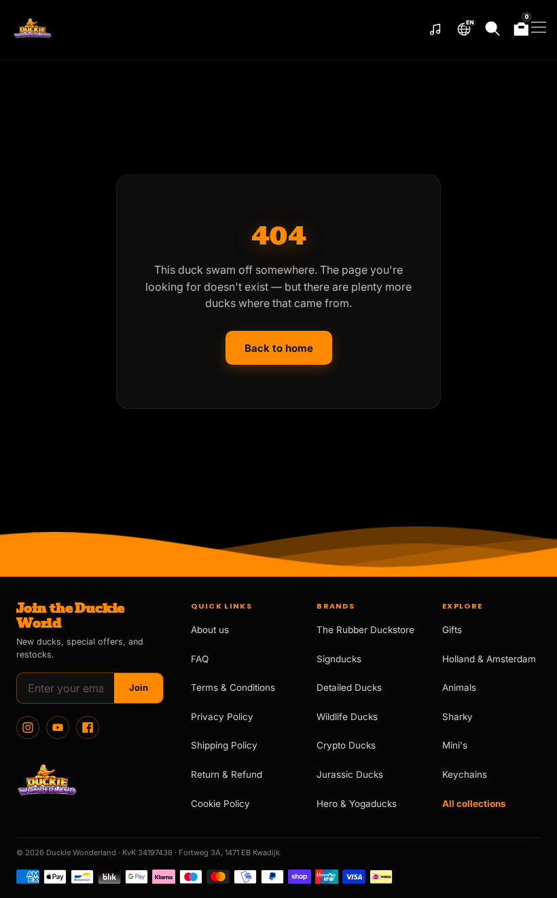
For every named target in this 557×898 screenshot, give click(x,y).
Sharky (457, 716)
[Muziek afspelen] (435, 29)
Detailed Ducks (349, 687)
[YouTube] (57, 727)
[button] (463, 29)
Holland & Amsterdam (489, 658)
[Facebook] (87, 727)
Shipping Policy (224, 745)
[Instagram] (27, 727)
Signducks (339, 658)
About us (210, 629)
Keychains (464, 774)
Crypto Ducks (346, 745)
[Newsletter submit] (138, 688)
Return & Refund (226, 774)
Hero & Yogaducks (357, 803)
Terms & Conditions (233, 687)
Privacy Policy (222, 716)
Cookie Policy (220, 803)
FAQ (200, 658)
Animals (459, 687)
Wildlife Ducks (347, 716)
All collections (474, 803)
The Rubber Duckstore (365, 629)
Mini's (454, 745)
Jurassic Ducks (350, 774)
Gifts (452, 629)
